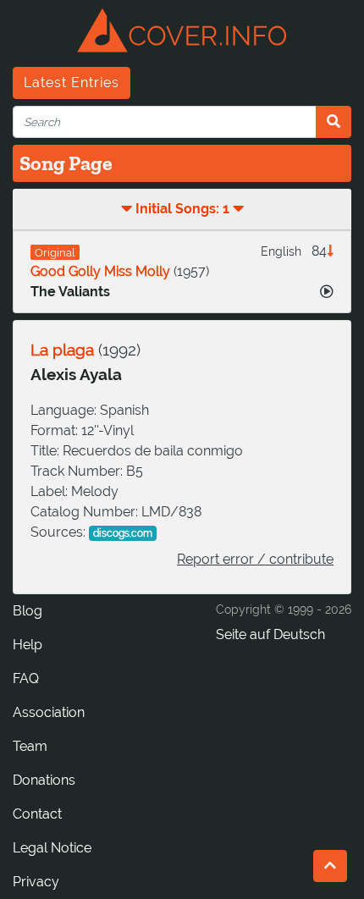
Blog (27, 611)
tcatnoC (37, 814)
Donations (44, 780)
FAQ (26, 678)
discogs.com (122, 533)
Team (30, 746)
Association (49, 712)
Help (27, 645)
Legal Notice (52, 848)
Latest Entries (71, 82)
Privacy (36, 882)
